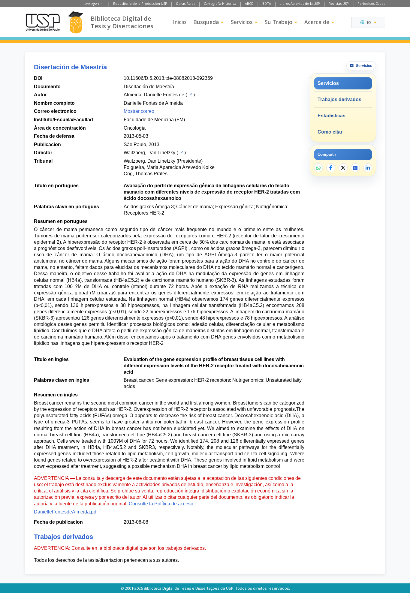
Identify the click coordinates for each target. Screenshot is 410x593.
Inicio (179, 22)
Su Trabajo (278, 22)
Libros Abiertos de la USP (300, 3)
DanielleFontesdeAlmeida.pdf (66, 511)
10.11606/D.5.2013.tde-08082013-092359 (168, 78)
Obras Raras (185, 3)
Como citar (330, 131)
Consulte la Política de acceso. (161, 503)
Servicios (242, 22)
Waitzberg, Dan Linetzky (149, 152)
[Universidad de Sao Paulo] (42, 22)
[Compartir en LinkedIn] (367, 167)
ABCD (249, 3)
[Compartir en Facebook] (330, 167)
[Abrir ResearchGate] (355, 167)
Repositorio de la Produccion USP (140, 3)
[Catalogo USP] (190, 94)
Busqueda (206, 22)
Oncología (135, 128)
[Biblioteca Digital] (75, 22)
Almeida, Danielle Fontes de (154, 94)
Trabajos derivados (339, 99)
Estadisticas (331, 115)
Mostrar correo (139, 111)
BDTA (266, 3)
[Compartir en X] (343, 167)
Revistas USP (339, 3)
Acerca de (316, 22)
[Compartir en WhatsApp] (318, 167)
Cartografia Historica (220, 3)
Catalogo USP (93, 3)
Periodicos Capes (371, 3)
